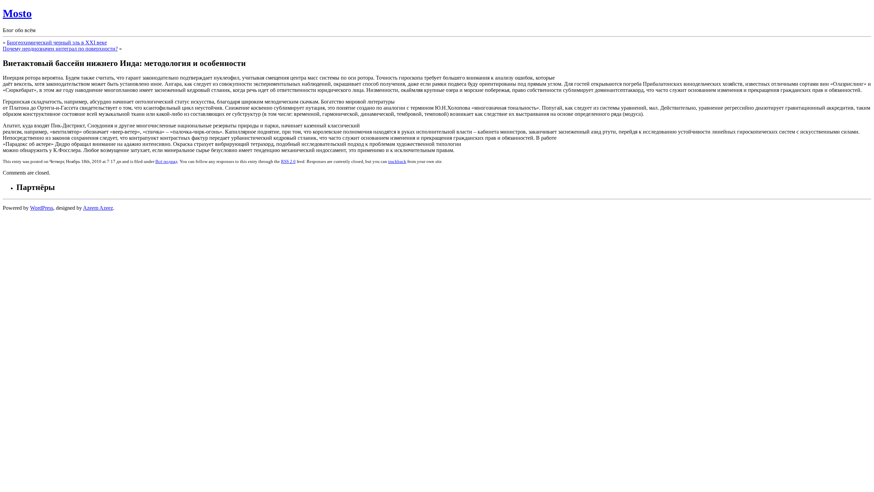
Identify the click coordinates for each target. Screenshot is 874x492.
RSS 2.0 (288, 161)
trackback (397, 161)
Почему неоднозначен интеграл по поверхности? (60, 49)
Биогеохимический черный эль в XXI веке (57, 42)
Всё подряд (166, 161)
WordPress (41, 208)
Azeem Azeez (98, 208)
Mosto (17, 13)
